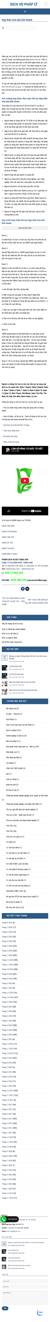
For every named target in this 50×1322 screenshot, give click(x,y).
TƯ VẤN (9, 842)
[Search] (46, 4)
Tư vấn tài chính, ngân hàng (16, 875)
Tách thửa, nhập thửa (11, 431)
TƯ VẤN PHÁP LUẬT (14, 864)
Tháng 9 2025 (7, 974)
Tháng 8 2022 (7, 1063)
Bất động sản (11, 708)
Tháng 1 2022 (7, 1086)
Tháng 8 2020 (7, 1156)
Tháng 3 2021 (7, 1123)
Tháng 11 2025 (7, 964)
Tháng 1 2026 (7, 955)
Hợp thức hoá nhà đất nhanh (15, 66)
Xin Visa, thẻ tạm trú (13, 907)
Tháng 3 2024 (7, 1030)
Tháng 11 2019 (7, 1198)
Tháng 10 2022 (7, 1053)
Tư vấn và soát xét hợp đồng (17, 886)
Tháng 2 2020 (7, 1184)
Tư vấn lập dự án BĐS (14, 858)
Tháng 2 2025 (7, 988)
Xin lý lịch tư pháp (13, 902)
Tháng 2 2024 (7, 1034)
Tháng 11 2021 (7, 1095)
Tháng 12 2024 (7, 993)
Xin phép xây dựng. (10, 436)
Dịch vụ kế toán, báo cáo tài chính (19, 725)
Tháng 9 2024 (7, 1002)
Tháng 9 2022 (7, 1058)
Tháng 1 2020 (7, 1189)
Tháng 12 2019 (7, 1193)
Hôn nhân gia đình (12, 757)
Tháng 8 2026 (7, 923)
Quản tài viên (11, 785)
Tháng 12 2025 (7, 960)
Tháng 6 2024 (7, 1016)
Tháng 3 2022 (7, 1081)
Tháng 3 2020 (7, 1179)
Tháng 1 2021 (7, 1133)
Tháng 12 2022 (7, 1044)
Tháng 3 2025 (7, 983)
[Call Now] (3, 1219)
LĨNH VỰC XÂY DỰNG (14, 768)
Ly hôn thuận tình (15, 666)
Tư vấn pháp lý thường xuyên (17, 869)
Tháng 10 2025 (7, 969)
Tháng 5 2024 (7, 1021)
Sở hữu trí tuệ (11, 790)
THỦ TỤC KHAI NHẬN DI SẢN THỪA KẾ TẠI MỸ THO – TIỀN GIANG (13, 601)
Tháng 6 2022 (7, 1072)
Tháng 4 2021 (7, 1119)
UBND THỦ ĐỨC (8, 548)
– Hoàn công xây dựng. (10, 442)
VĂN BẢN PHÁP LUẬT (14, 891)
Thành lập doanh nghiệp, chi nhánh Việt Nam (22, 804)
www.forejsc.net (28, 569)
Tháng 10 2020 (7, 1147)
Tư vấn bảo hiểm (12, 847)
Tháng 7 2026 (7, 927)
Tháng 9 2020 (7, 1151)
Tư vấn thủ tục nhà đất (14, 880)
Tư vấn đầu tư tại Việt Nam (16, 853)
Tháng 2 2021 (7, 1128)
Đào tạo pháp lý (12, 741)
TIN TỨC (9, 826)
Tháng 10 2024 (7, 997)
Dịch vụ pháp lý (24, 4)
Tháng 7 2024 (7, 1011)
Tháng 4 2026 (7, 941)
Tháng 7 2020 (7, 1160)
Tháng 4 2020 (7, 1175)
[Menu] (25, 11)
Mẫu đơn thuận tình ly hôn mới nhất (22, 682)
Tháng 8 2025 (7, 979)
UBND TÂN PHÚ (8, 537)
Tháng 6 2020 (7, 1165)
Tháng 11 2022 (7, 1049)
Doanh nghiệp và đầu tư (15, 736)
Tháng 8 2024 (7, 1007)
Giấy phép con (11, 752)
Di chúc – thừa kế (13, 714)
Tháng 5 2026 (7, 937)
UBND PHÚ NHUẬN (9, 531)
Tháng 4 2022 (7, 1077)
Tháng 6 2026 (7, 932)
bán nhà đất (36, 59)
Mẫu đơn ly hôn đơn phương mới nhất (23, 690)
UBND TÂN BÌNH (8, 526)
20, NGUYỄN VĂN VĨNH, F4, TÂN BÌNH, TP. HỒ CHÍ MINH (26, 566)
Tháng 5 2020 (7, 1170)
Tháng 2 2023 (7, 1039)
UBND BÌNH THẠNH (9, 554)
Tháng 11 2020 (7, 1142)
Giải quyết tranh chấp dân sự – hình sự (20, 746)
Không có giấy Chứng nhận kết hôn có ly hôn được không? (28, 657)
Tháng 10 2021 (7, 1100)
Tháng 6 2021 (7, 1109)
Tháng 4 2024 (7, 1025)
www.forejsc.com (13, 569)
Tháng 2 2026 (7, 951)
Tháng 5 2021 (7, 1114)
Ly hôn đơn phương (16, 674)
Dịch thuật (10, 719)
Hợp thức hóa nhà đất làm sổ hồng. (16, 425)
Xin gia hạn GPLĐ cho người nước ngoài (21, 896)
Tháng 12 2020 (7, 1137)
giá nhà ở (34, 190)
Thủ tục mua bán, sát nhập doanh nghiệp (21, 820)
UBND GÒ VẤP (7, 543)
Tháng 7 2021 (7, 1105)
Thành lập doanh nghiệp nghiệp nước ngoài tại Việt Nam (27, 795)
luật (7, 774)
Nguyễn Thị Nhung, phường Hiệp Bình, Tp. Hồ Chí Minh (19, 1220)
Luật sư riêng (11, 779)
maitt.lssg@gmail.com (13, 1231)
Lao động (9, 763)
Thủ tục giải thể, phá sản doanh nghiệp (20, 809)
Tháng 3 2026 (7, 946)
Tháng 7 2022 (7, 1067)
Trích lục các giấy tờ (14, 837)
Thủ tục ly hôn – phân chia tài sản (18, 815)
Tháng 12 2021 (7, 1090)
